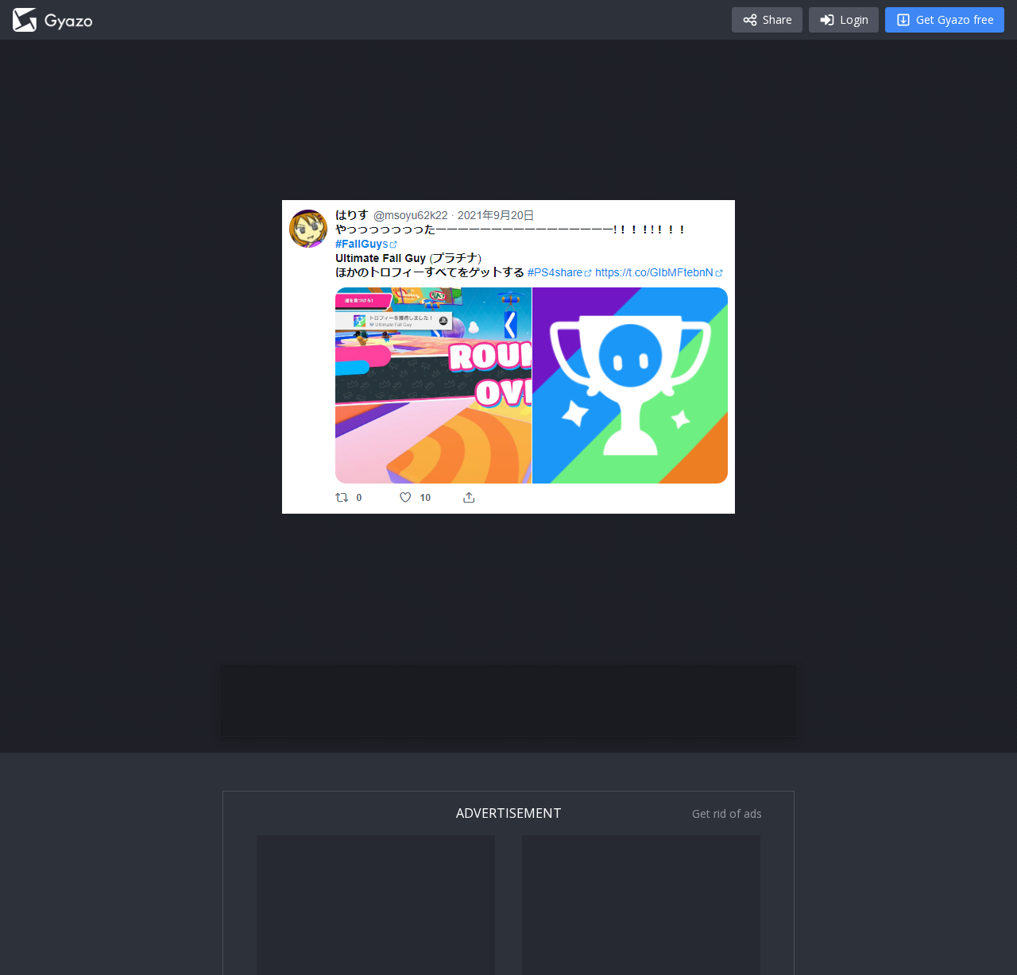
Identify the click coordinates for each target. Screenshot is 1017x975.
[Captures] (52, 20)
